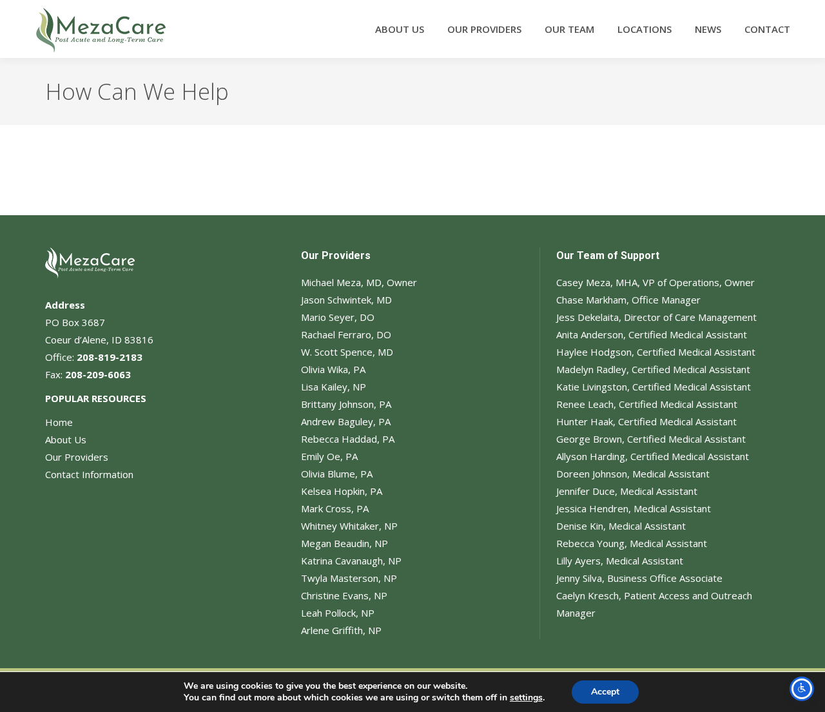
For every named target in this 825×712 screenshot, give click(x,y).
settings (526, 698)
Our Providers (76, 456)
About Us (65, 439)
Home (59, 422)
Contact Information (89, 474)
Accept (605, 692)
